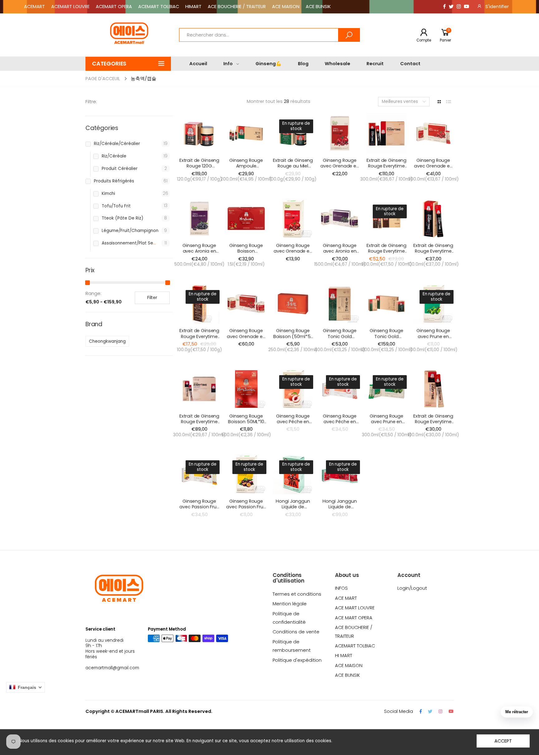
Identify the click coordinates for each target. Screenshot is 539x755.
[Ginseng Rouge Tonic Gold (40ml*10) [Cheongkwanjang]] (339, 303)
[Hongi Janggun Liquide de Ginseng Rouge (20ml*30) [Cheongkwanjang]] (339, 474)
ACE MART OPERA (353, 618)
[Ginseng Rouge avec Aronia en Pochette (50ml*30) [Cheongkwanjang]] (339, 218)
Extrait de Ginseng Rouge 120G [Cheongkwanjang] (200, 166)
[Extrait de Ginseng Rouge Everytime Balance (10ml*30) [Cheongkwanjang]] (386, 218)
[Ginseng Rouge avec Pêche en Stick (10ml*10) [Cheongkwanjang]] (293, 389)
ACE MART (346, 598)
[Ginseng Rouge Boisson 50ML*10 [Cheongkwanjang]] (246, 389)
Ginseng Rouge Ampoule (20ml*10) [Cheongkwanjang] (247, 169)
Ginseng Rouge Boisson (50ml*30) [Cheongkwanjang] (247, 254)
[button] (128, 64)
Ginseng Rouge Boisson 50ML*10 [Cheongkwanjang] (247, 422)
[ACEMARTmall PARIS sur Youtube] (466, 6)
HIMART (193, 6)
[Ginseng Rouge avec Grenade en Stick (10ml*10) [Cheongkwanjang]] (293, 218)
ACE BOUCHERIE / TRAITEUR (237, 6)
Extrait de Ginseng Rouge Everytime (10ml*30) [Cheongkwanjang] (387, 169)
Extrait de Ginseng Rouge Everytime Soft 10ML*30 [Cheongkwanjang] (200, 424)
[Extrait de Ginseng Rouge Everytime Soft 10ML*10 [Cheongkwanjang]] (433, 389)
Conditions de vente (296, 632)
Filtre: (91, 102)
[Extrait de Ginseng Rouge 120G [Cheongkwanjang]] (199, 133)
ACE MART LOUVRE (355, 608)
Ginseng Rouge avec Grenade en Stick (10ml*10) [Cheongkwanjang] (294, 254)
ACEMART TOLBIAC (158, 6)
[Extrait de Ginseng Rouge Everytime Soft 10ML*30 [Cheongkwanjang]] (199, 389)
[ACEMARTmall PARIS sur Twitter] (451, 6)
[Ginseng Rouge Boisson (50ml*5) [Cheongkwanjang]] (293, 303)
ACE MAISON (285, 6)
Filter (152, 297)
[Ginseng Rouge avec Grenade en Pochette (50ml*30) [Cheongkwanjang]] (246, 303)
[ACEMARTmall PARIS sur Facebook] (444, 6)
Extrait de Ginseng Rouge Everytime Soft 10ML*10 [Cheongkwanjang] (434, 424)
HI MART (343, 655)
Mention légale (290, 604)
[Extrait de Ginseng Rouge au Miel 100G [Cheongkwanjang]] (293, 133)
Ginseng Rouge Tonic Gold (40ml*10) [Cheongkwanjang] (340, 339)
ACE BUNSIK (318, 6)
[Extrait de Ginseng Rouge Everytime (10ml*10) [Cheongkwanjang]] (433, 218)
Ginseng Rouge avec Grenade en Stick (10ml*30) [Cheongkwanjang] (434, 169)
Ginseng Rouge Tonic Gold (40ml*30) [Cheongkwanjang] (387, 339)
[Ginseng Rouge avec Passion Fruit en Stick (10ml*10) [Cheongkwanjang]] (246, 474)
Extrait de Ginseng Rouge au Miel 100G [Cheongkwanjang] (294, 169)
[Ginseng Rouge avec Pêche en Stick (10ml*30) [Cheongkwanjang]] (339, 389)
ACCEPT (503, 741)
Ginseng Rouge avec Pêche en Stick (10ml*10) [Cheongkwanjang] (294, 424)
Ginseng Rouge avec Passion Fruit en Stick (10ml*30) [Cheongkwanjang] (200, 509)
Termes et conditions (297, 594)
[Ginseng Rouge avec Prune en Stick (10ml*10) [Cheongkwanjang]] (433, 303)
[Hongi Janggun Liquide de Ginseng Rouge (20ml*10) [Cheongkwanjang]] (293, 474)
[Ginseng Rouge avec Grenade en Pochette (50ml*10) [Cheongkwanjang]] (339, 133)
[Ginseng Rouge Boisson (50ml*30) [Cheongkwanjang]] (246, 218)
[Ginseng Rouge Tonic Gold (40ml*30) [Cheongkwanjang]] (386, 303)
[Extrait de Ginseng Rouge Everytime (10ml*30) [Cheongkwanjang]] (386, 133)
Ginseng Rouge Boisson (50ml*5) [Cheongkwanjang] (294, 336)
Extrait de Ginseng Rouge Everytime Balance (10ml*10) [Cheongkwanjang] (200, 339)
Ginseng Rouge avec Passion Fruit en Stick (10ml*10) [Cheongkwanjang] (247, 509)
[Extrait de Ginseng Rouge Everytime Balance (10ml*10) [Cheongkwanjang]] (199, 303)
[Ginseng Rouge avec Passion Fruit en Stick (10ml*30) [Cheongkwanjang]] (199, 474)
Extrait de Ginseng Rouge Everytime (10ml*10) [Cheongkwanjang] (434, 254)
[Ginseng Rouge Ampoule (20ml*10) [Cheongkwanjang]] (246, 133)
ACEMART (34, 6)
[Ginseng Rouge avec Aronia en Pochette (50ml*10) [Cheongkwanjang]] (199, 218)
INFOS (341, 588)
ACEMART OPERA (114, 6)
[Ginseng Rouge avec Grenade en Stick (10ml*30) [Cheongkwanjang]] (433, 133)
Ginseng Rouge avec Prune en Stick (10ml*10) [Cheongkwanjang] (434, 339)
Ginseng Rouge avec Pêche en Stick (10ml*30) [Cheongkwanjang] (340, 424)
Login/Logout (412, 588)
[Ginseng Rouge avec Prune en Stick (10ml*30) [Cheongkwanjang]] (386, 389)
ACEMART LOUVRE (70, 6)
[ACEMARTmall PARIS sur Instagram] (459, 6)
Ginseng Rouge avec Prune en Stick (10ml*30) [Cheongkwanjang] (387, 424)
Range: (93, 293)
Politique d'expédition (297, 660)
